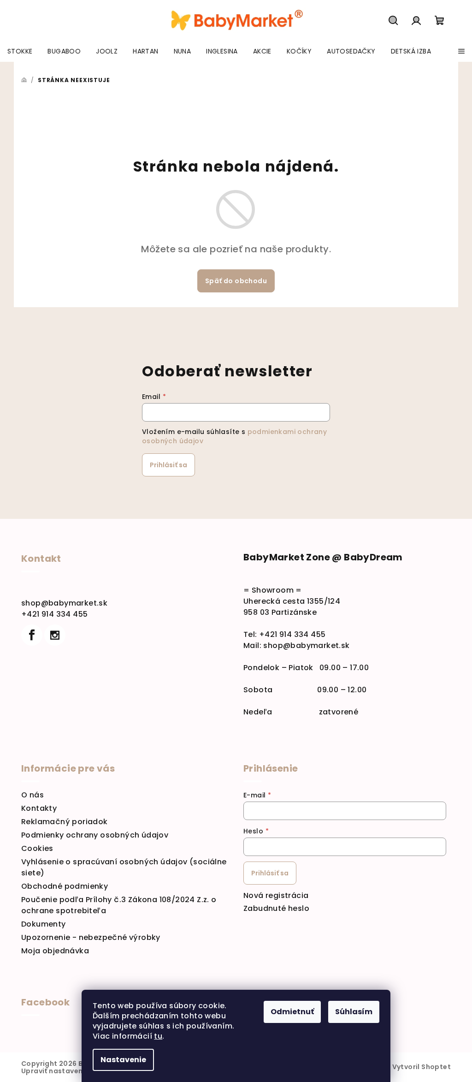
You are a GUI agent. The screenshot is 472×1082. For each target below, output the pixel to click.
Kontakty (39, 808)
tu (158, 1036)
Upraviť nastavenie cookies (69, 1071)
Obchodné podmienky (64, 886)
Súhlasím (353, 1011)
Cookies (37, 848)
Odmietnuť (292, 1011)
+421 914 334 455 (54, 614)
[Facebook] (31, 635)
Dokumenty (43, 924)
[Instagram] (54, 635)
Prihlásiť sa (168, 465)
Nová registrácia (275, 895)
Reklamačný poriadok (64, 821)
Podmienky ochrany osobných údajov (94, 835)
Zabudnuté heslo (276, 908)
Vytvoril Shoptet (421, 1066)
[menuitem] (20, 51)
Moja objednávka (55, 950)
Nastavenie (123, 1059)
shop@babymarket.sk (64, 603)
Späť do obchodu (236, 280)
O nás (32, 795)
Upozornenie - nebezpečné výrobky (90, 937)
